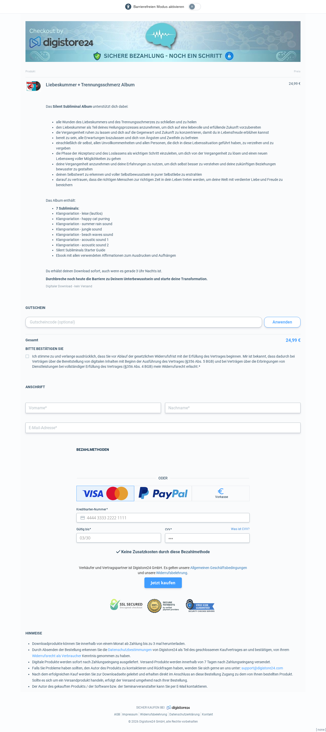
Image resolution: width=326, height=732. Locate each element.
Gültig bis (83, 529)
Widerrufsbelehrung (171, 573)
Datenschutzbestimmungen (130, 650)
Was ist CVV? (240, 529)
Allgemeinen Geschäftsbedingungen (218, 568)
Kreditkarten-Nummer (91, 509)
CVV (168, 529)
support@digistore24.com (262, 668)
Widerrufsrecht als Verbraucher (56, 656)
